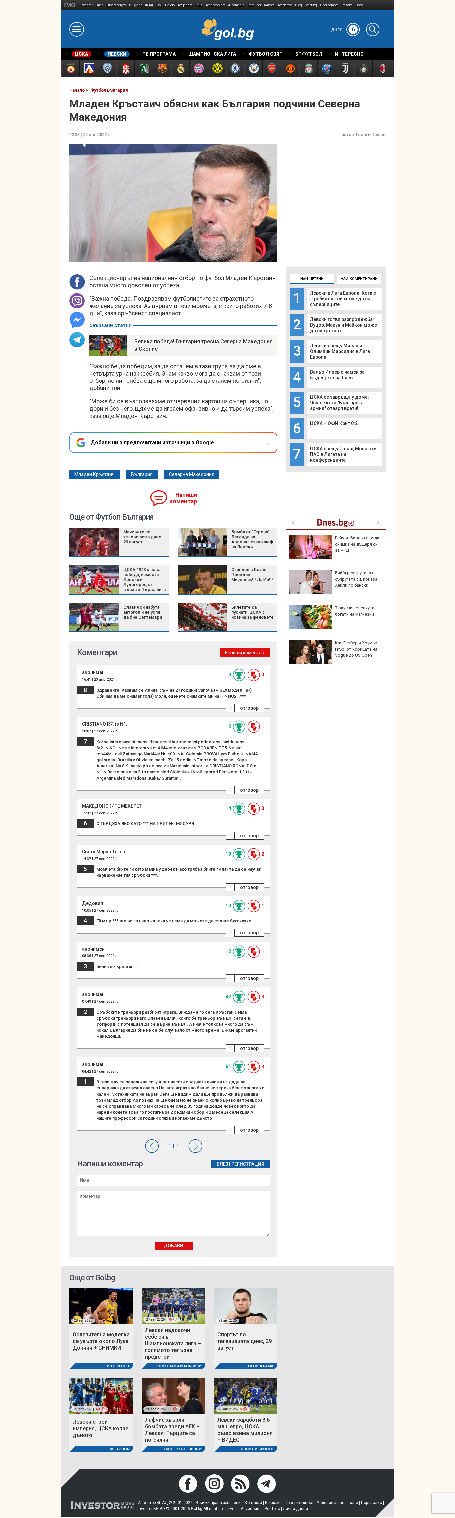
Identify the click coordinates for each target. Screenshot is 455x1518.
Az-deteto (285, 5)
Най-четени (312, 279)
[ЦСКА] (70, 68)
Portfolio (272, 1508)
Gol (159, 5)
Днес (343, 30)
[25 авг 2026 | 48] (101, 1395)
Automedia (236, 5)
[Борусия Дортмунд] (217, 68)
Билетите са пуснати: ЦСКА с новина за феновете (252, 612)
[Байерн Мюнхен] (198, 68)
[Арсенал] (271, 68)
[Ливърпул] (308, 68)
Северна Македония (191, 474)
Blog (298, 5)
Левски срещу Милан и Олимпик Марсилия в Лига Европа (340, 351)
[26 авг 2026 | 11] (173, 1395)
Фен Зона (119, 1449)
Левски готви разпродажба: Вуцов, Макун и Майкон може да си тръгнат (343, 325)
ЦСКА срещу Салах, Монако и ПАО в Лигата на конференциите (343, 454)
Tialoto (170, 5)
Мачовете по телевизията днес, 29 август (142, 536)
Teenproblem (215, 5)
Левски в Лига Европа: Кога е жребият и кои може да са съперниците (343, 298)
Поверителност (299, 1502)
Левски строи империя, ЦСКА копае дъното (100, 1428)
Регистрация (247, 1164)
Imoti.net (254, 5)
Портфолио (371, 1502)
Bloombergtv (116, 5)
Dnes (100, 5)
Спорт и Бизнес (257, 1449)
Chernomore (329, 5)
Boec (359, 5)
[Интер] (363, 68)
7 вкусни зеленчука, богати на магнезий (355, 610)
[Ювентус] (345, 68)
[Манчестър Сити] (253, 68)
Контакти (253, 1502)
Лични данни (295, 1508)
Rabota (269, 5)
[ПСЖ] (326, 68)
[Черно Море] (107, 68)
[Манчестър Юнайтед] (290, 68)
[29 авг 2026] (245, 1306)
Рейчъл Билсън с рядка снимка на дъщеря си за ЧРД (358, 543)
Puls (199, 5)
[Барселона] (162, 68)
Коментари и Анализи (178, 1366)
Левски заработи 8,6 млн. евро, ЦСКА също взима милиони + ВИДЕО (245, 1430)
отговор (249, 708)
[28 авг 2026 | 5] (245, 1395)
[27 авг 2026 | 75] (173, 1306)
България (142, 474)
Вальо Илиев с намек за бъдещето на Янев (337, 374)
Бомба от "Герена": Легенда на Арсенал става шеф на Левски (252, 539)
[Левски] (88, 68)
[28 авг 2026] (101, 1306)
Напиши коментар (183, 498)
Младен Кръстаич (94, 474)
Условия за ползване (337, 1502)
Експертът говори (182, 1449)
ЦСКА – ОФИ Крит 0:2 (334, 423)
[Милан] (381, 68)
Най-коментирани (359, 279)
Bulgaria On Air (141, 5)
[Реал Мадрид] (180, 68)
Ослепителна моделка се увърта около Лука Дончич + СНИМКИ (101, 1341)
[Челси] (235, 68)
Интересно (118, 1366)
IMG (70, 5)
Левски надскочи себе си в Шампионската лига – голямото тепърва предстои (173, 1343)
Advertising (251, 1508)
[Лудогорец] (143, 68)
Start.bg (311, 5)
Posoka (347, 5)
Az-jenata (185, 5)
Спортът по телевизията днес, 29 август (244, 1341)
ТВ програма (260, 1366)
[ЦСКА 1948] (125, 68)
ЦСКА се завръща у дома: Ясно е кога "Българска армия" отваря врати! (339, 402)
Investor (86, 5)
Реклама (273, 1502)
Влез (222, 1164)
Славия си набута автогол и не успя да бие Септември (142, 612)
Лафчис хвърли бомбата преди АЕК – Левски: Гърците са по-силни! (172, 1430)
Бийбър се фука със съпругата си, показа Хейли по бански (356, 578)
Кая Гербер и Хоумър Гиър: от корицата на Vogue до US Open (356, 648)
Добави (173, 1245)
